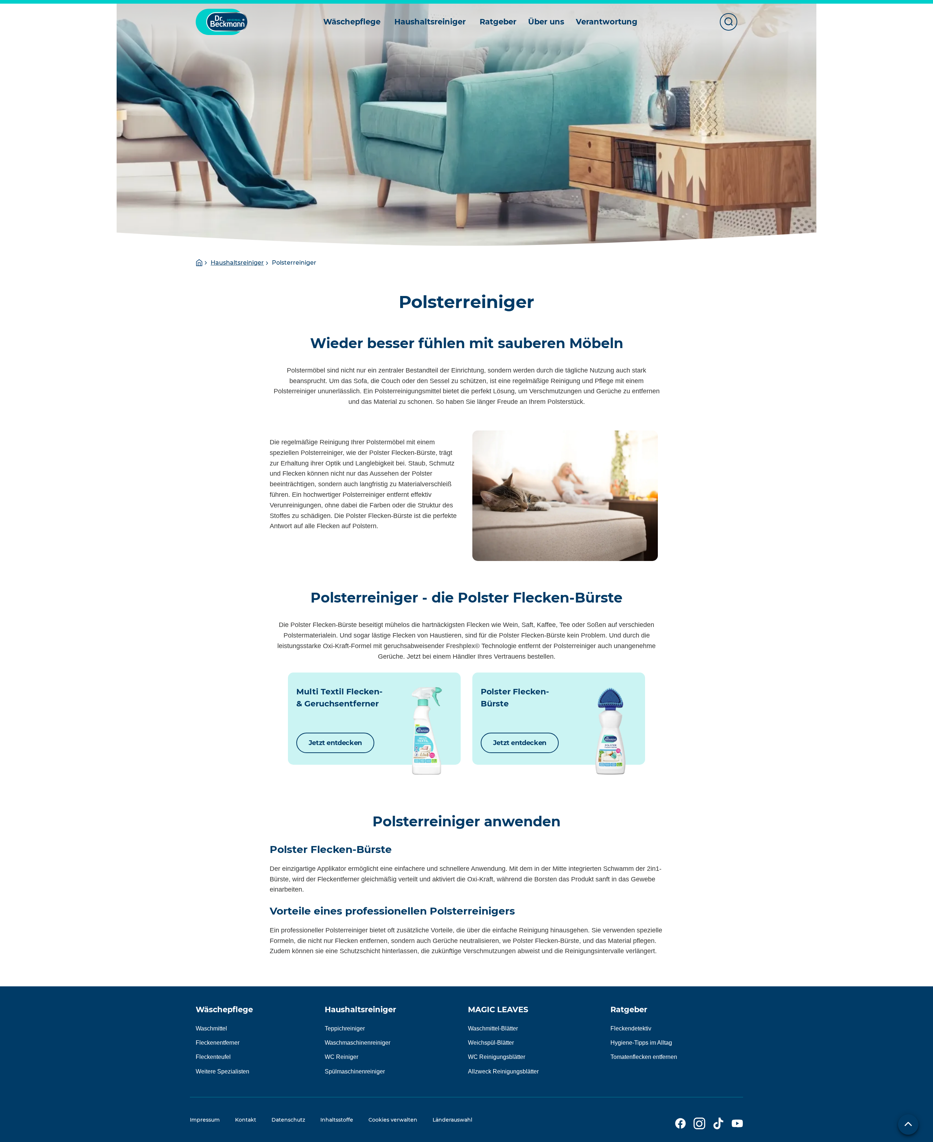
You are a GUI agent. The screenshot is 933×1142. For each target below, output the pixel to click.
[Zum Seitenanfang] (908, 1124)
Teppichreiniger (345, 1028)
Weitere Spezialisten (222, 1071)
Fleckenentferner (217, 1043)
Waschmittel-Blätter (493, 1028)
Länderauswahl (452, 1119)
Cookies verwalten (392, 1119)
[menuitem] (353, 22)
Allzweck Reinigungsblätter (503, 1071)
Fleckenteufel (213, 1057)
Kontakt (245, 1119)
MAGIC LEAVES (498, 1009)
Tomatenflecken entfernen (643, 1057)
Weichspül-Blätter (491, 1043)
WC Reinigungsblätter (496, 1057)
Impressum (205, 1119)
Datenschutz (288, 1119)
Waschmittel (211, 1028)
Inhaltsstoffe (336, 1119)
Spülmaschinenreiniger (355, 1071)
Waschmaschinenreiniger (357, 1043)
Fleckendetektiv (630, 1028)
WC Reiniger (341, 1057)
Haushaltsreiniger (237, 262)
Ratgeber (628, 1009)
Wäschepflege (224, 1009)
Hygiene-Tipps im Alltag (641, 1043)
